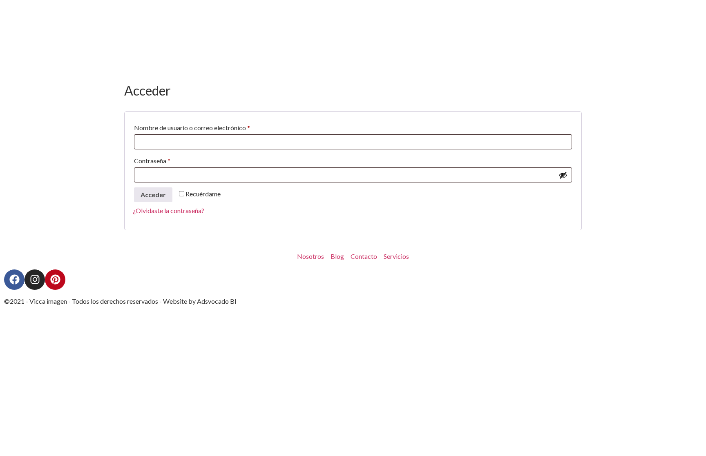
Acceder (153, 194)
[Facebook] (14, 279)
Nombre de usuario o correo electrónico (208, 126)
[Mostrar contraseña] (563, 175)
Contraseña (168, 159)
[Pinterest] (55, 279)
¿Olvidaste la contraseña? (168, 210)
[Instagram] (35, 279)
